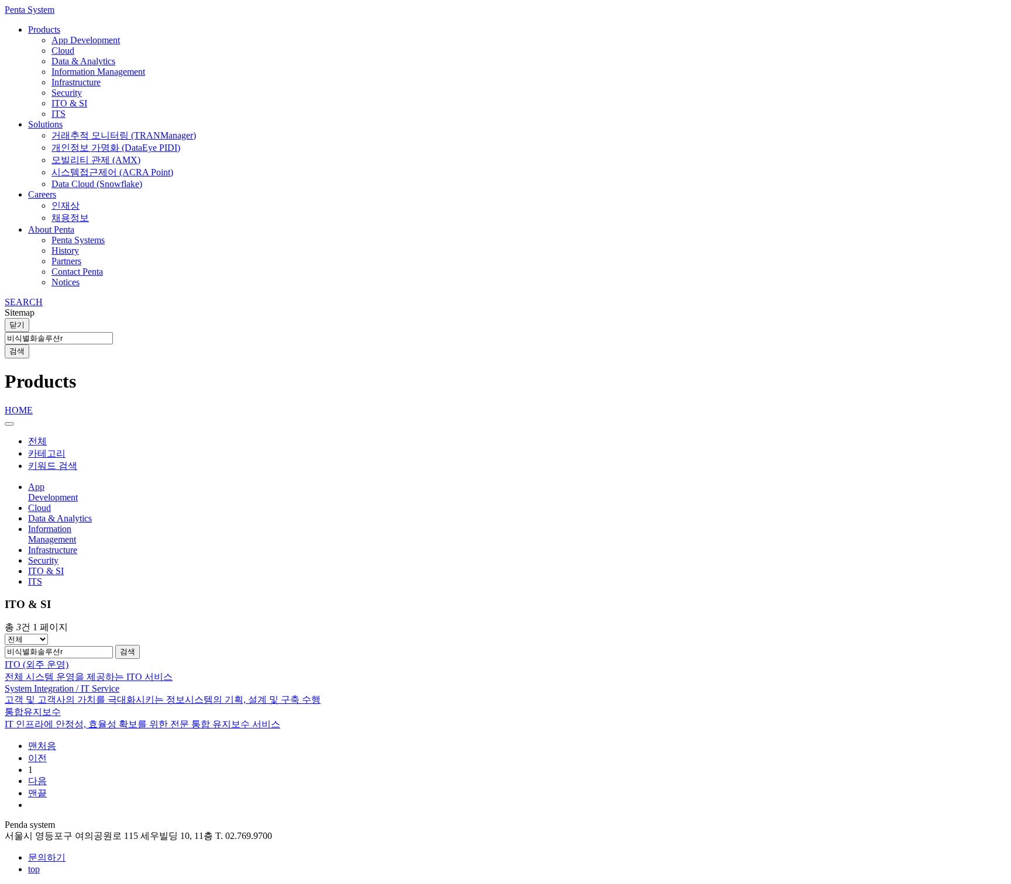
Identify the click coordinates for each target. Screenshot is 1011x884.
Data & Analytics (83, 61)
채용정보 (70, 218)
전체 (37, 441)
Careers (42, 194)
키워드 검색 (52, 466)
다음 (37, 781)
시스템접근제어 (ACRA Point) (112, 172)
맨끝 (37, 793)
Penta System (29, 10)
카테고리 (47, 453)
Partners (66, 261)
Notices (65, 282)
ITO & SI (69, 103)
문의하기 (47, 857)
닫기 (17, 324)
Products (44, 29)
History (65, 250)
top (34, 869)
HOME (19, 410)
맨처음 (42, 746)
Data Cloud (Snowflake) (96, 184)
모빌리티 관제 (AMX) (95, 160)
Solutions (45, 124)
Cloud (62, 51)
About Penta (51, 229)
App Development (85, 40)
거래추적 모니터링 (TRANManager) (123, 135)
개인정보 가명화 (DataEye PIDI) (115, 148)
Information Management (98, 72)
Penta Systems (78, 240)
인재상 (65, 205)
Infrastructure (76, 82)
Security (66, 93)
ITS (58, 114)
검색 (17, 351)
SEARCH (24, 302)
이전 (37, 758)
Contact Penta (77, 272)
